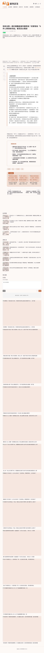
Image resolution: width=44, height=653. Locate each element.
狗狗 (22, 169)
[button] (33, 3)
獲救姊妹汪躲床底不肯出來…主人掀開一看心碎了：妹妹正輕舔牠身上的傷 (24, 147)
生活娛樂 (10, 7)
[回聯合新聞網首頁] (6, 4)
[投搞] (36, 3)
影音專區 (26, 7)
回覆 (40, 290)
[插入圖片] (37, 291)
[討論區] (4, 72)
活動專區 (32, 7)
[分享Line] (4, 69)
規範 (4, 290)
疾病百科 (21, 7)
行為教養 (5, 7)
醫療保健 (15, 7)
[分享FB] (4, 66)
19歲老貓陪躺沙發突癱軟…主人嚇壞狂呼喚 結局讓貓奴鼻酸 (25, 158)
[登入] (38, 3)
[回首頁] (10, 4)
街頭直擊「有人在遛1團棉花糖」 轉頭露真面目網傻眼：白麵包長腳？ (24, 162)
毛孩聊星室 (37, 7)
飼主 (13, 169)
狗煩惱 (9, 169)
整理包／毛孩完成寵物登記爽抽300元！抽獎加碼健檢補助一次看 (24, 154)
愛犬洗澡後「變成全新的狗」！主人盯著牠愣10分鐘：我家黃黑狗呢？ (24, 151)
